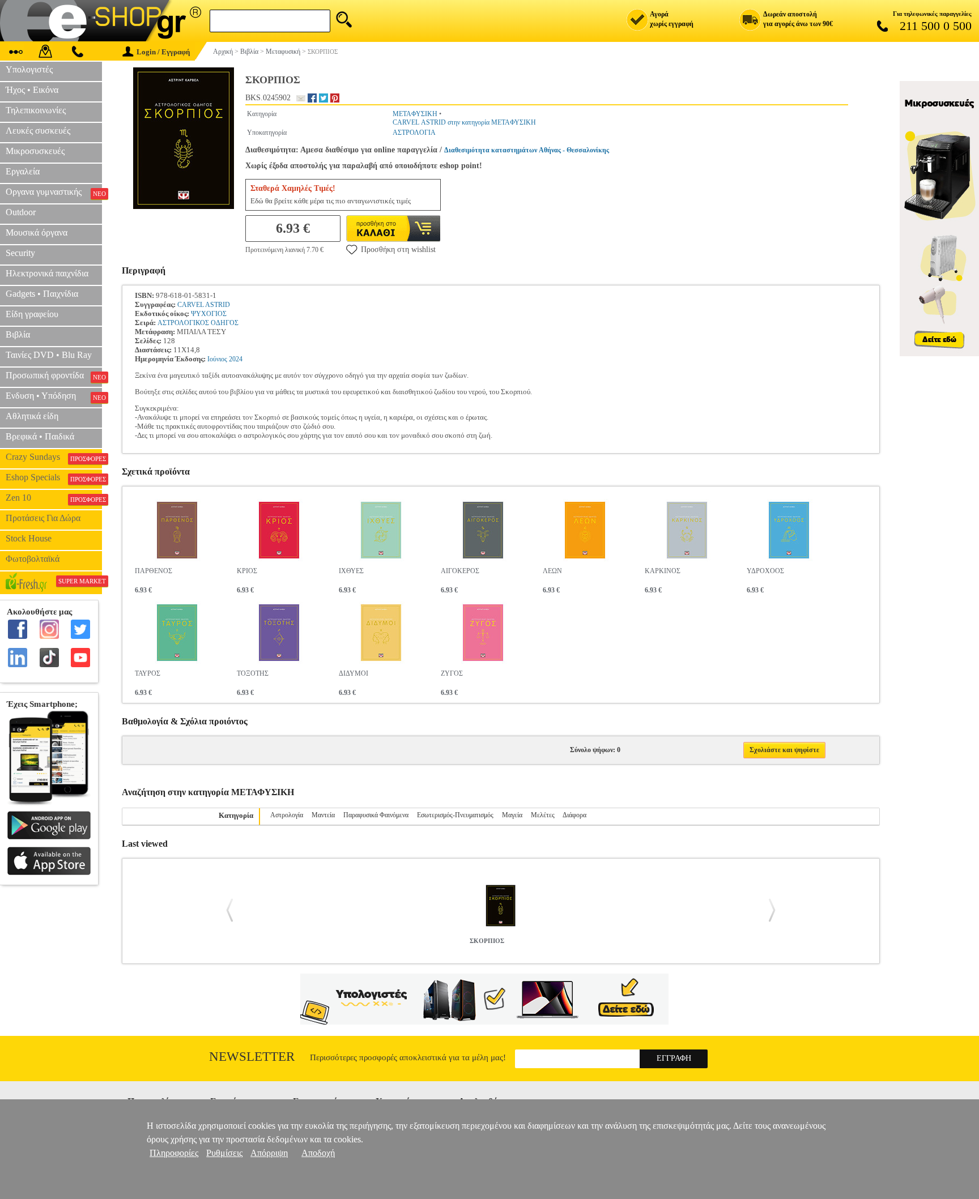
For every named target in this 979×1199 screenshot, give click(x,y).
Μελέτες (543, 815)
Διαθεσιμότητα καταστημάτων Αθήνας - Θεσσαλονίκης (526, 150)
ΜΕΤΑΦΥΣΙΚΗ (415, 114)
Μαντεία (323, 815)
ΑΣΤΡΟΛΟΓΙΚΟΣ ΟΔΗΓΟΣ (198, 323)
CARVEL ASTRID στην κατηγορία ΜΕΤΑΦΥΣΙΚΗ (464, 122)
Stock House (29, 538)
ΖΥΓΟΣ (452, 673)
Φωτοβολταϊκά (32, 559)
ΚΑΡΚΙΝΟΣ (662, 571)
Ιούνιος (217, 359)
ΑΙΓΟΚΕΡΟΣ (460, 571)
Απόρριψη (269, 1153)
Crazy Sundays (54, 457)
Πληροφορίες (174, 1153)
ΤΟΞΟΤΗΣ (253, 673)
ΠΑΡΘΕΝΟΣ (153, 571)
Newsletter (252, 1056)
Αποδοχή (318, 1153)
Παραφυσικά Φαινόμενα (375, 815)
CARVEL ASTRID (203, 305)
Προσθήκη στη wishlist (398, 249)
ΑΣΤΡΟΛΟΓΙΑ (414, 132)
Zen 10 (54, 498)
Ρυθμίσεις (224, 1153)
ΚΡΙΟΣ (247, 571)
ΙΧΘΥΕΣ (351, 571)
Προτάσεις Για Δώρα (43, 518)
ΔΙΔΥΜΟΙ (353, 673)
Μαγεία (512, 815)
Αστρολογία (286, 815)
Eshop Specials (54, 477)
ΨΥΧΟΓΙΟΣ (209, 314)
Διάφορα (574, 815)
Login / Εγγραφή (163, 52)
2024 (235, 359)
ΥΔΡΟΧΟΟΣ (765, 571)
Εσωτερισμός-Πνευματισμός (455, 815)
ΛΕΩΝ (552, 571)
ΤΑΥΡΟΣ (147, 673)
